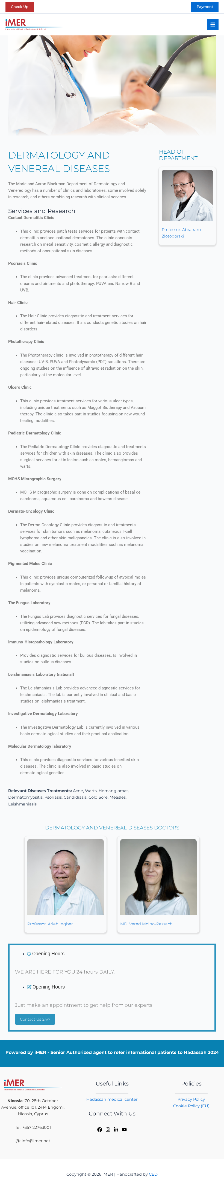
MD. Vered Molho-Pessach (146, 924)
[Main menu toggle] (213, 24)
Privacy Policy (191, 1099)
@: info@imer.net (33, 1140)
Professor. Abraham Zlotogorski (181, 233)
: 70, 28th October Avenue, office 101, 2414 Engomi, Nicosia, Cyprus (32, 1107)
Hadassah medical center (112, 1099)
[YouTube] (124, 1129)
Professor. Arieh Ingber (50, 924)
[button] (19, 7)
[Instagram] (107, 1129)
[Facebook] (99, 1129)
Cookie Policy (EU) (191, 1105)
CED (153, 1174)
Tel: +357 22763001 (33, 1127)
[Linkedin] (116, 1129)
